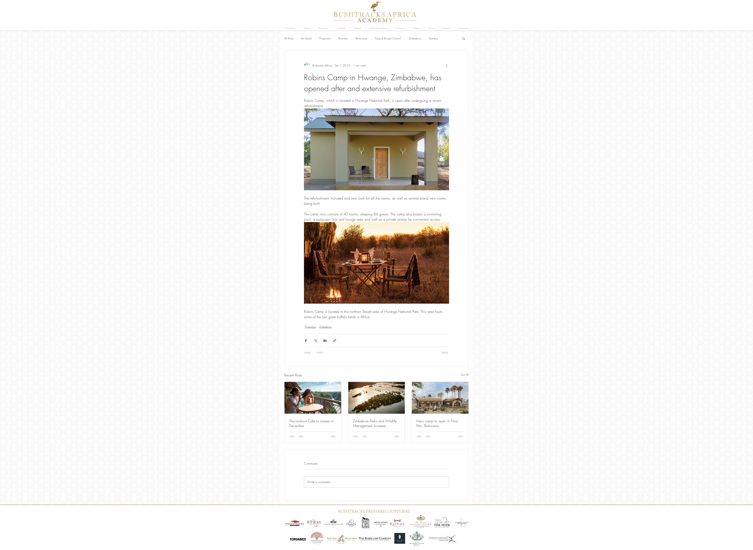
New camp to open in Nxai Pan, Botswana (437, 423)
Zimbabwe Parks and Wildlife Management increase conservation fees (375, 423)
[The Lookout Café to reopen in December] (313, 398)
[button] (416, 28)
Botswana (361, 38)
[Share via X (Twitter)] (315, 340)
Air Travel (306, 38)
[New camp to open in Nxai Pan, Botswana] (440, 398)
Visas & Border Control (388, 38)
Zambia (433, 38)
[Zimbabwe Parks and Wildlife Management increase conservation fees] (376, 398)
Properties (324, 38)
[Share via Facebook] (306, 340)
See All (465, 374)
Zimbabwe (415, 38)
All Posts (288, 38)
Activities (343, 38)
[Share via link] (334, 340)
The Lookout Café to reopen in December (311, 423)
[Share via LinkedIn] (325, 340)
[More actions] (446, 65)
